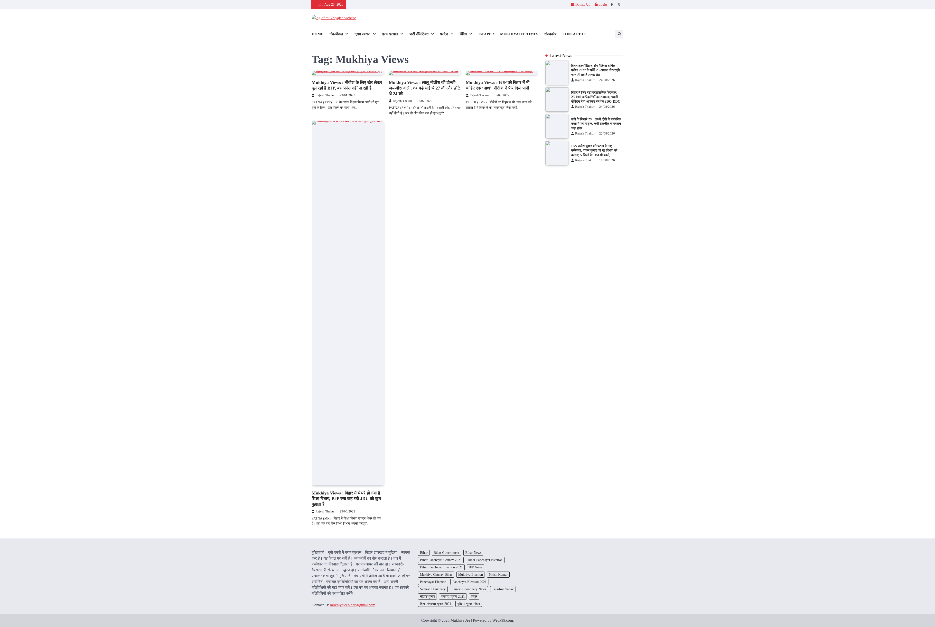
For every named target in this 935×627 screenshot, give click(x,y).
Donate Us (582, 4)
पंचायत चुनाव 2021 (453, 596)
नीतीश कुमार (427, 596)
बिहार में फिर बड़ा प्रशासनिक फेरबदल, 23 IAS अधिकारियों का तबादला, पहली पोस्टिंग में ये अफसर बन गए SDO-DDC (595, 96)
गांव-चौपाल (336, 34)
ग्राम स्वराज (362, 34)
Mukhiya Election (470, 574)
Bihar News (473, 553)
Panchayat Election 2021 (469, 582)
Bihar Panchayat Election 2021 (441, 567)
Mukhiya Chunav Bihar (436, 574)
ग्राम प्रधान (390, 34)
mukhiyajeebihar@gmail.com (352, 605)
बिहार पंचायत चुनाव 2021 (435, 604)
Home (317, 34)
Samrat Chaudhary (433, 589)
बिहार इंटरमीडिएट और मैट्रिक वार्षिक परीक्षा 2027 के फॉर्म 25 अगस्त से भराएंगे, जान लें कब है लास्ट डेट (596, 70)
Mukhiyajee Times (519, 34)
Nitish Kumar (498, 574)
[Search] (619, 34)
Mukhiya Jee (460, 620)
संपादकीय (550, 34)
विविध (463, 34)
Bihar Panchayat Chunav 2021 (441, 560)
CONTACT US (574, 34)
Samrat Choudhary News (469, 589)
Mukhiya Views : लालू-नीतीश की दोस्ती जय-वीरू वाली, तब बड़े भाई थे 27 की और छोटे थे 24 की (424, 88)
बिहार (474, 596)
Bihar (424, 553)
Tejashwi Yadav (503, 589)
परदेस (444, 34)
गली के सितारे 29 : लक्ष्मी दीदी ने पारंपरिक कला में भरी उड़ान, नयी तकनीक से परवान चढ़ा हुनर (596, 123)
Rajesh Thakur (325, 95)
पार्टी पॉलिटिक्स (419, 34)
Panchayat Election (433, 582)
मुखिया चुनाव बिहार (468, 604)
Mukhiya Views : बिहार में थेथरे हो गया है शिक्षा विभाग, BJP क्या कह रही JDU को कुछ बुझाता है (346, 499)
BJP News (475, 567)
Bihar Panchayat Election (485, 560)
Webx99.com (502, 620)
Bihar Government (446, 553)
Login (602, 4)
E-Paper (486, 34)
